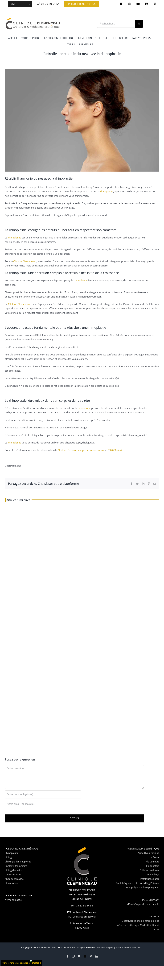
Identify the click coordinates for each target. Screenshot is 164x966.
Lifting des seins (13, 870)
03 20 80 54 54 (50, 4)
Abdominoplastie (14, 878)
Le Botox (154, 857)
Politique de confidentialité (128, 947)
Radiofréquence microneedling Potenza (137, 883)
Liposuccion (11, 883)
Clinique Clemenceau (24, 261)
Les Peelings (152, 874)
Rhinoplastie (11, 852)
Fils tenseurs (152, 861)
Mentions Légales (105, 947)
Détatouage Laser (149, 878)
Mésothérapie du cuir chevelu (143, 904)
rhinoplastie (106, 191)
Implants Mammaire (16, 865)
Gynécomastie (12, 874)
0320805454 (115, 450)
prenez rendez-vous (93, 450)
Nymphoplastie (13, 899)
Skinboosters (152, 865)
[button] (81, 4)
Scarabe (71, 947)
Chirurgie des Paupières (18, 861)
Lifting (8, 857)
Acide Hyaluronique (148, 852)
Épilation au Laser (149, 870)
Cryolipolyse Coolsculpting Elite (142, 887)
